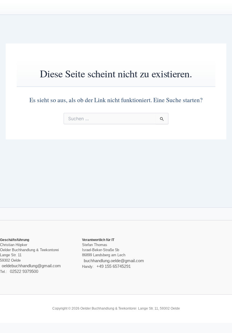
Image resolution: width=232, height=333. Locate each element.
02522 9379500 (24, 271)
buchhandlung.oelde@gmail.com (114, 260)
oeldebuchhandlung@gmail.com (31, 266)
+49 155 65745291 (113, 266)
